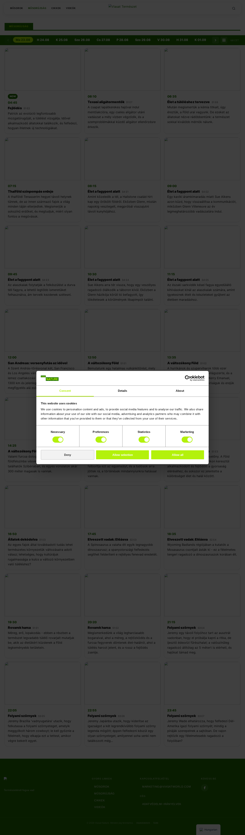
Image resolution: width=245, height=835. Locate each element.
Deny (67, 454)
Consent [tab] (65, 390)
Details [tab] (122, 390)
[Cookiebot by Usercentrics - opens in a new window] (187, 378)
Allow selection (122, 454)
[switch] (101, 440)
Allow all (177, 454)
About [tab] (180, 390)
